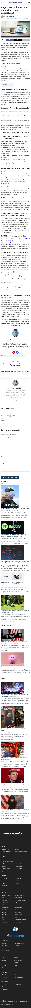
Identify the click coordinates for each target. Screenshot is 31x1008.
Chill (3, 955)
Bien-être (4, 945)
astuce (6, 355)
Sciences (4, 885)
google (11, 355)
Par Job (3, 892)
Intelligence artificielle (21, 851)
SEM (16, 917)
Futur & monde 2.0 (7, 851)
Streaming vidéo (18, 960)
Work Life (5, 982)
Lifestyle (5, 940)
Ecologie (18, 878)
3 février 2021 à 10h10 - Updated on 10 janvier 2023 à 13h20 (15, 18)
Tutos (3, 856)
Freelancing (19, 984)
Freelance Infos (15, 2)
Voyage (4, 965)
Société (4, 875)
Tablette (4, 977)
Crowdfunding (19, 866)
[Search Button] (29, 2)
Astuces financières (7, 864)
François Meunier (10, 16)
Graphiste (17, 910)
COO (16, 902)
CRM (3, 905)
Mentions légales (23, 1001)
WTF (3, 967)
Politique (18, 881)
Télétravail (5, 989)
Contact (9, 1000)
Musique (4, 960)
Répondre (4, 423)
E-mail (2, 463)
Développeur (5, 907)
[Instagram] (17, 352)
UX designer (18, 922)
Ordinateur (4, 975)
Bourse (4, 866)
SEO (3, 919)
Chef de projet (18, 897)
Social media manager (20, 919)
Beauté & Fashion (19, 943)
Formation (4, 910)
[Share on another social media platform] (26, 40)
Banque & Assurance (21, 864)
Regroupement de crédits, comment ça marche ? (13, 666)
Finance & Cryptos (8, 861)
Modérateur (18, 912)
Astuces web (5, 849)
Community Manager (20, 900)
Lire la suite (9, 519)
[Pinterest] (13, 352)
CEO (3, 897)
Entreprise (17, 849)
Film (3, 957)
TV (2, 962)
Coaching (4, 900)
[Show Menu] (2, 2)
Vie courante (5, 950)
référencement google (20, 355)
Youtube (16, 965)
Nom (2, 456)
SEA (3, 917)
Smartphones (18, 975)
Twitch (16, 962)
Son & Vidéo (5, 922)
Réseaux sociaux (6, 854)
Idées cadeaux (19, 977)
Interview (4, 881)
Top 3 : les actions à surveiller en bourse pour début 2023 (14, 641)
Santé (17, 883)
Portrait (4, 883)
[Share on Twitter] (18, 40)
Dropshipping (18, 907)
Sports (17, 948)
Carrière (4, 984)
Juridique (18, 987)
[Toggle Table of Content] (10, 85)
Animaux (4, 943)
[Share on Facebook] (10, 40)
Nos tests (5, 972)
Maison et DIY (5, 948)
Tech (3, 846)
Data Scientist (18, 905)
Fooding (17, 945)
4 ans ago (9, 413)
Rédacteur (4, 914)
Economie (4, 878)
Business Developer (20, 895)
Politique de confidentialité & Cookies (9, 1001)
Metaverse (18, 854)
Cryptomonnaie (6, 868)
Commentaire (5, 437)
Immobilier (19, 868)
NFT (3, 871)
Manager (4, 912)
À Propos (3, 1000)
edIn (10, 243)
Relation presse (19, 914)
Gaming (16, 957)
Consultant (5, 902)
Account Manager (6, 895)
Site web (3, 470)
